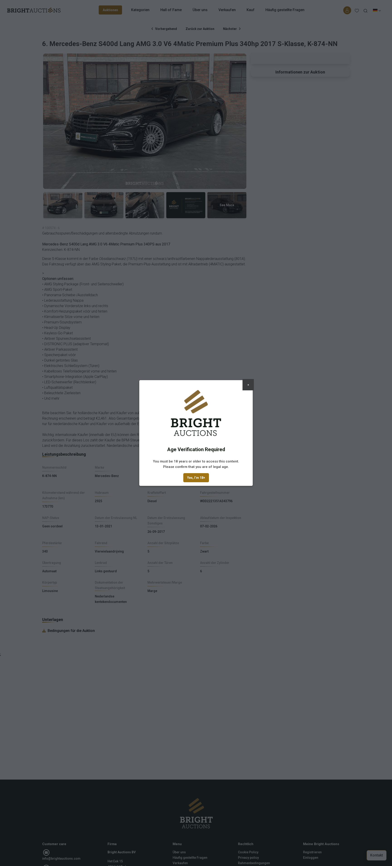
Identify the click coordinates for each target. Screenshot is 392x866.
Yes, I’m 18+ (196, 477)
